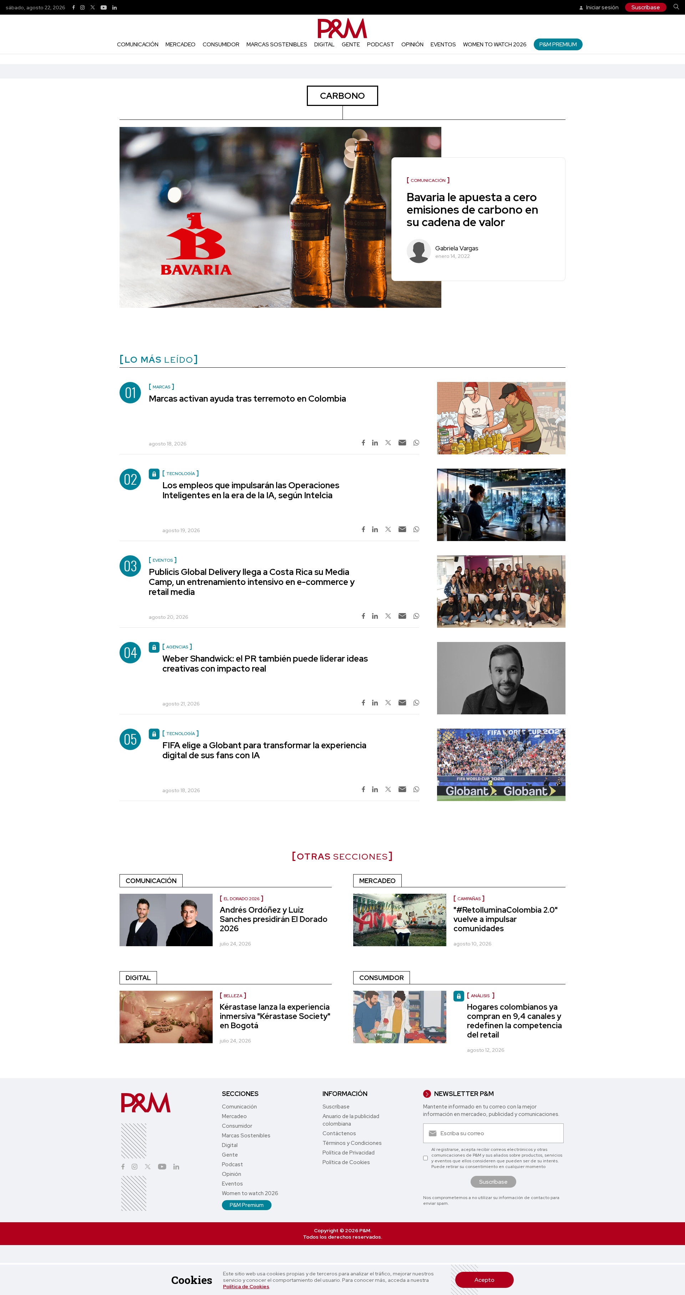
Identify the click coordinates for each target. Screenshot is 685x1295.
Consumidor (221, 44)
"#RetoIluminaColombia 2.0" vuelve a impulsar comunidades (505, 919)
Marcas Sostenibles (277, 44)
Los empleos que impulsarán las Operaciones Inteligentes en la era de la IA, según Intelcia (250, 490)
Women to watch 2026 (495, 44)
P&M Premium (558, 44)
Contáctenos (339, 1133)
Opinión (412, 44)
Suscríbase (645, 7)
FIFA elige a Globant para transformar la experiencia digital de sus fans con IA (264, 750)
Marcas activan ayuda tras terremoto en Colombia (247, 398)
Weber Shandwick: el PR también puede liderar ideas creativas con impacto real (265, 663)
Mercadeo (181, 44)
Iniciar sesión (602, 7)
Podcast (380, 44)
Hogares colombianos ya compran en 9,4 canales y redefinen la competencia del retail (514, 1021)
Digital (324, 44)
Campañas (469, 899)
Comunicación (137, 44)
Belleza (233, 996)
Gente (351, 44)
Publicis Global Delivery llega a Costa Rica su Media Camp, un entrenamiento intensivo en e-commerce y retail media (252, 581)
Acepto (484, 1280)
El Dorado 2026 (241, 899)
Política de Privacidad (349, 1152)
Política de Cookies (246, 1286)
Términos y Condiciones (352, 1143)
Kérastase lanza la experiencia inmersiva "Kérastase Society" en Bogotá (275, 1016)
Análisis (481, 996)
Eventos (443, 44)
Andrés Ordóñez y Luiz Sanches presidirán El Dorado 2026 (274, 919)
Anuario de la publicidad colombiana (351, 1120)
